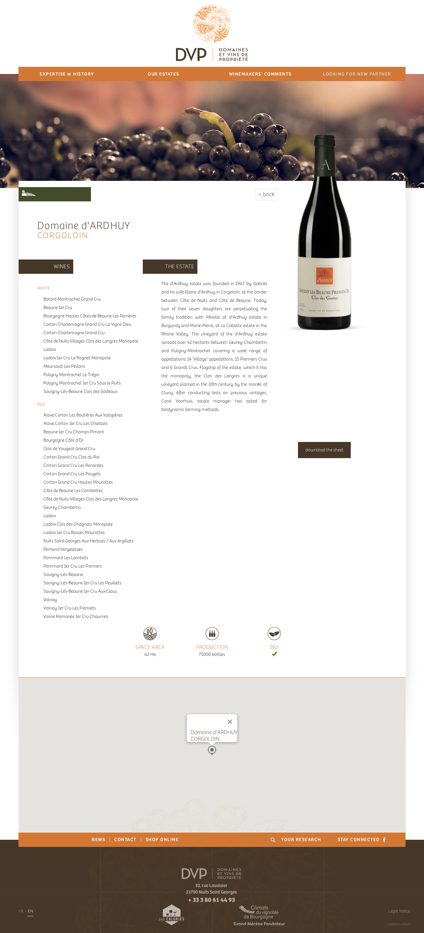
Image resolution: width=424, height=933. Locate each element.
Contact (125, 839)
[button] (212, 750)
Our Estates (163, 74)
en (30, 911)
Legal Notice (399, 911)
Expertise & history (67, 74)
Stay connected (359, 839)
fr (21, 911)
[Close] (230, 721)
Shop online (162, 839)
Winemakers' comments (260, 74)
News (98, 839)
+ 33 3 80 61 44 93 (211, 899)
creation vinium (399, 924)
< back (266, 194)
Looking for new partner (357, 74)
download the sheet (324, 450)
